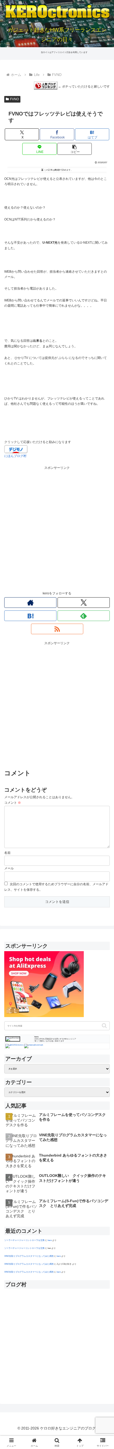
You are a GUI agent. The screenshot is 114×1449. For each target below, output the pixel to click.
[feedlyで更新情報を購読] (84, 615)
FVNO (14, 99)
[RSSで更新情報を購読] (57, 629)
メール (9, 868)
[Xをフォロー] (84, 602)
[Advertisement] (57, 527)
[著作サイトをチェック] (30, 602)
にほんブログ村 (15, 456)
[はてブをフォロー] (30, 615)
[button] (74, 149)
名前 (7, 853)
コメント (12, 803)
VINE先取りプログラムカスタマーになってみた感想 (29, 1256)
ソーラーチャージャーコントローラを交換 (24, 1240)
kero (50, 1240)
